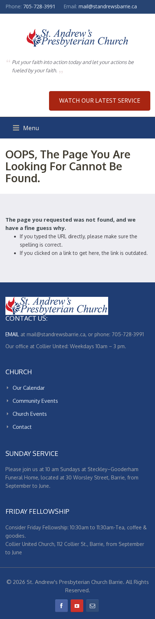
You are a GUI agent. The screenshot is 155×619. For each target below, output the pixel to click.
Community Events (35, 400)
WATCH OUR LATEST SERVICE (99, 100)
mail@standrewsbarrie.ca (108, 6)
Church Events (30, 413)
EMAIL (12, 334)
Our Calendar (29, 387)
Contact (22, 426)
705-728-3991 (39, 6)
